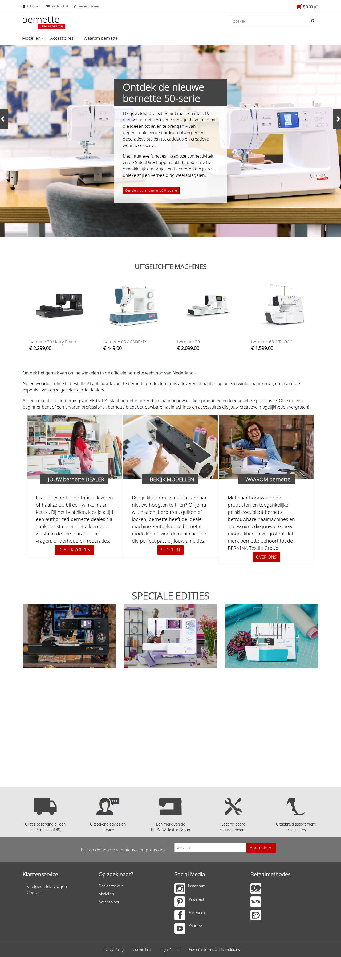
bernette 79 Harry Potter (52, 342)
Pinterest (196, 899)
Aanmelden (261, 848)
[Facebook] (181, 916)
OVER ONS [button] (266, 557)
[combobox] (273, 21)
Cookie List (142, 949)
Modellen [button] (31, 38)
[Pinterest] (181, 903)
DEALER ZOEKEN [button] (74, 550)
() (310, 6)
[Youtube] (181, 929)
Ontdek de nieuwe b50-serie (151, 190)
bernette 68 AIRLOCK (271, 342)
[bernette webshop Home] (44, 22)
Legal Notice (170, 949)
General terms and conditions (214, 949)
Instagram (197, 885)
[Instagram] (181, 889)
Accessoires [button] (62, 38)
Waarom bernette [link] (101, 38)
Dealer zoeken (111, 885)
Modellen (106, 893)
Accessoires (109, 901)
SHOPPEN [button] (170, 550)
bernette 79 (188, 342)
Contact (34, 893)
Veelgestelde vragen (47, 886)
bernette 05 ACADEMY (125, 342)
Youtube (196, 925)
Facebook (197, 912)
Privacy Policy (112, 949)
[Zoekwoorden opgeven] (312, 21)
